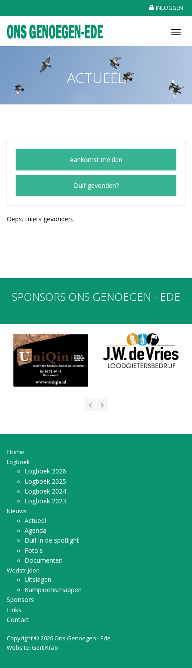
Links (14, 610)
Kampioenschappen (53, 589)
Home (16, 452)
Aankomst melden (96, 159)
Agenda (35, 530)
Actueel (35, 520)
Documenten (44, 560)
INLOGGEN (168, 8)
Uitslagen (38, 579)
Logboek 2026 (45, 471)
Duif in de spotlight (52, 540)
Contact (18, 619)
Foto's (34, 550)
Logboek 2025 (45, 481)
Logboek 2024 (45, 491)
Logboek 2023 (45, 501)
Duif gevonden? (96, 185)
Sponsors (20, 599)
